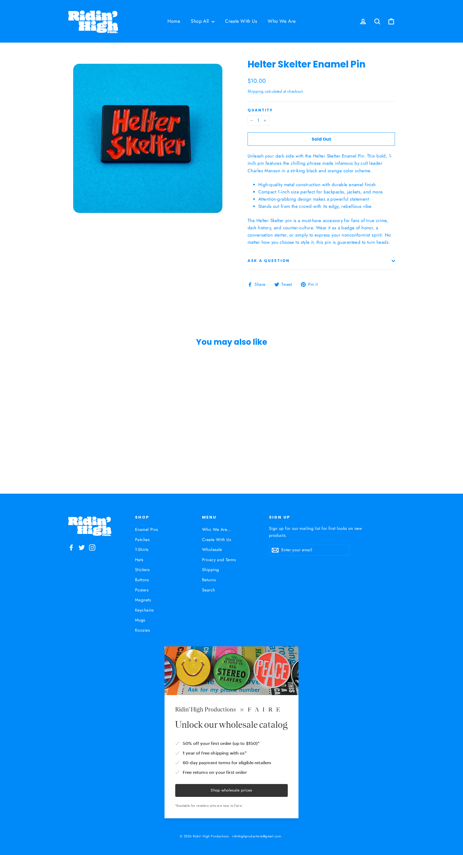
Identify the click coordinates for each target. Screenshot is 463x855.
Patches (142, 540)
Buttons (142, 580)
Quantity (260, 110)
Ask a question (269, 260)
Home (173, 21)
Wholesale (212, 549)
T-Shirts (141, 549)
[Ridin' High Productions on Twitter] (82, 547)
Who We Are (282, 21)
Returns (209, 580)
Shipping (255, 91)
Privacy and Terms (219, 560)
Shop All (200, 21)
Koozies (142, 630)
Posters (141, 590)
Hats (139, 560)
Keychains (144, 610)
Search (208, 590)
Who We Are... (216, 529)
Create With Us (241, 21)
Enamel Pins (146, 529)
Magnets (143, 600)
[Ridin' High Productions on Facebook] (71, 547)
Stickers (142, 570)
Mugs (140, 620)
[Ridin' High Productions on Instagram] (92, 547)
